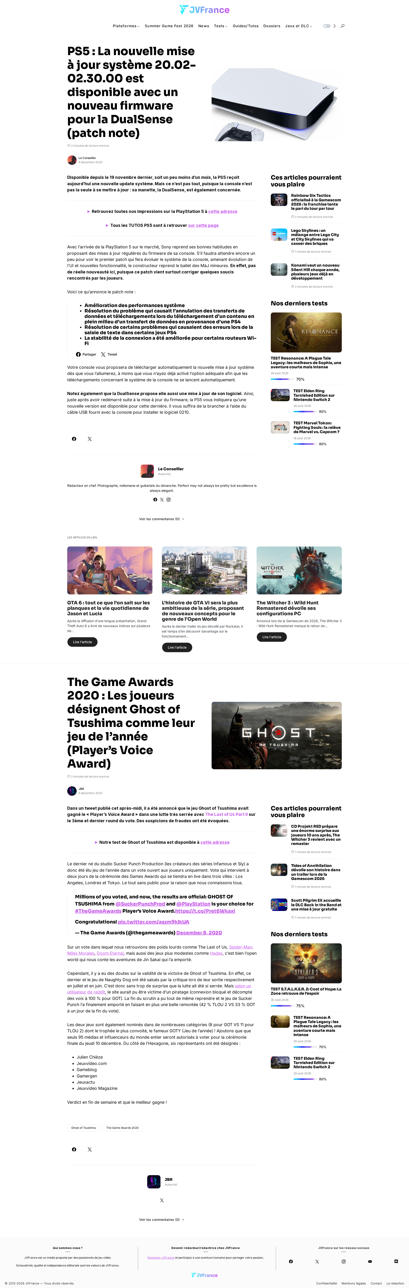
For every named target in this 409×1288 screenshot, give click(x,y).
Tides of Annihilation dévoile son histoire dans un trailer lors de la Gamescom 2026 (315, 872)
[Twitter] (317, 1261)
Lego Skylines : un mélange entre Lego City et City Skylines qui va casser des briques (315, 237)
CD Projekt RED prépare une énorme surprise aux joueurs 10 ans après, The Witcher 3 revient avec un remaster (316, 835)
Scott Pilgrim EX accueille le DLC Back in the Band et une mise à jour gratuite (316, 904)
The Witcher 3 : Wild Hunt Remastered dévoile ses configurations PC (288, 608)
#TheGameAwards (98, 911)
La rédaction (395, 1283)
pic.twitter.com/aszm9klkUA (153, 922)
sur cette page (203, 225)
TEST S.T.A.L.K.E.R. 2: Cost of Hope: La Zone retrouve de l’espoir (306, 991)
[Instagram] (343, 1261)
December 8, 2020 (199, 933)
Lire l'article (82, 642)
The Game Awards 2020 (122, 1128)
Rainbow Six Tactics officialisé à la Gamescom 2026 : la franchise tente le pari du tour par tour (316, 202)
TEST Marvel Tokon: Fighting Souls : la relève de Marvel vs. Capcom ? (317, 427)
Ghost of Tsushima (83, 1128)
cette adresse (222, 211)
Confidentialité (326, 1283)
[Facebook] (291, 1261)
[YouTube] (370, 1261)
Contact (376, 1283)
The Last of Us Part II (226, 814)
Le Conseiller (87, 158)
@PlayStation (193, 904)
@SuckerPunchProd (140, 904)
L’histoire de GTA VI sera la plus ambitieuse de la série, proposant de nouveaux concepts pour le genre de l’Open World (203, 611)
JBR (81, 789)
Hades (216, 953)
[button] (329, 26)
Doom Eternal (110, 953)
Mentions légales (354, 1283)
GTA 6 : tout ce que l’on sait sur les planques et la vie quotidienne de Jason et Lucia (108, 608)
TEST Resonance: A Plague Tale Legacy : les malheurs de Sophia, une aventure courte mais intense (306, 362)
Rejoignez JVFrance (160, 1257)
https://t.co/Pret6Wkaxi (205, 911)
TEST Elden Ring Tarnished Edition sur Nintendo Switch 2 (314, 395)
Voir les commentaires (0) (159, 519)
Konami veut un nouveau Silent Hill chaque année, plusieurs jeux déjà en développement (315, 272)
